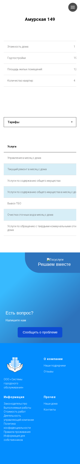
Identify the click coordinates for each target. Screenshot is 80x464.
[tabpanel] (40, 195)
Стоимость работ (15, 411)
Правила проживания (17, 431)
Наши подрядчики (55, 365)
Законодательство (15, 403)
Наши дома (50, 403)
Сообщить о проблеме (40, 332)
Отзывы (48, 371)
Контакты (50, 409)
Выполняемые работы (17, 407)
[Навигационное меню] (73, 7)
